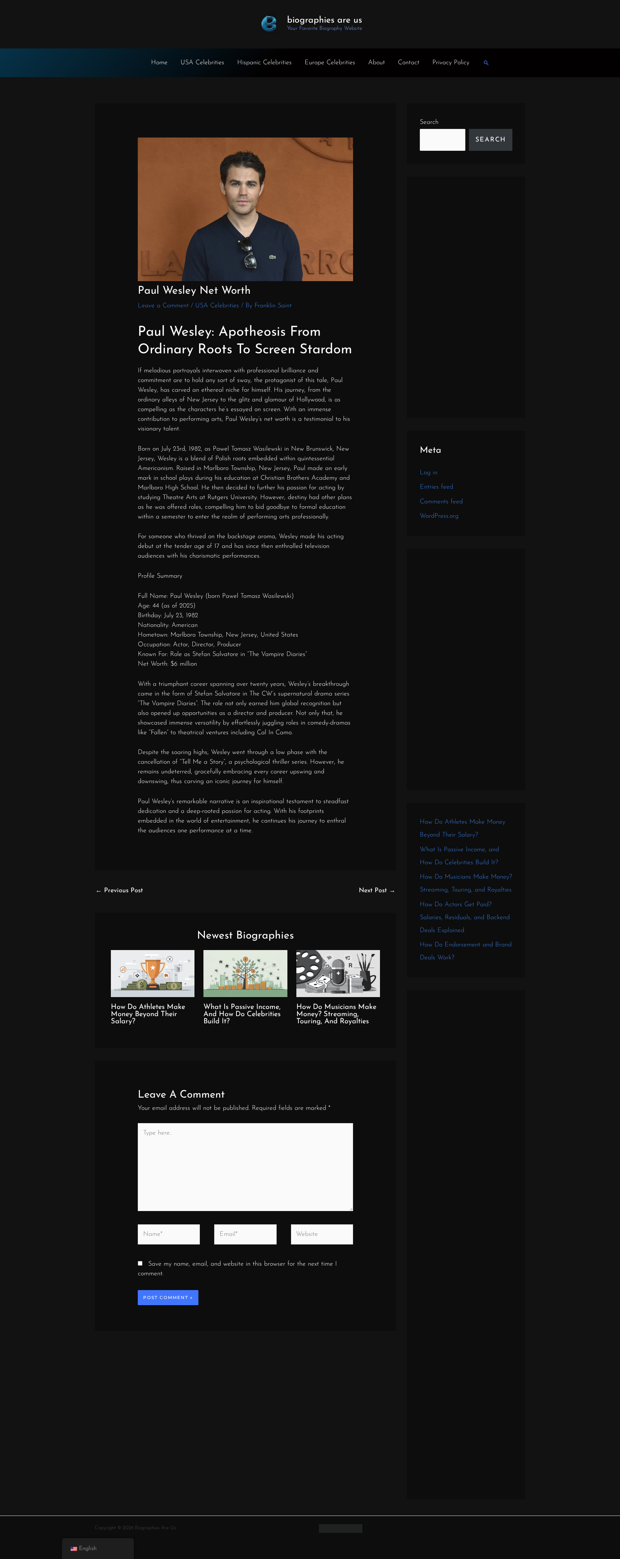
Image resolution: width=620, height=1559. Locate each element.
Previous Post (119, 891)
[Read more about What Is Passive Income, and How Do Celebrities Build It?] (245, 973)
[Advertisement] (466, 297)
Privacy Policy (450, 63)
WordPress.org (439, 516)
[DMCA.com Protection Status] (340, 1528)
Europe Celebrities (330, 63)
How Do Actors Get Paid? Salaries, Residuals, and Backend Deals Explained (465, 918)
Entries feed (436, 487)
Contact (408, 63)
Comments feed (441, 502)
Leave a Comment (163, 306)
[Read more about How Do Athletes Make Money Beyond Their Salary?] (152, 973)
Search (429, 122)
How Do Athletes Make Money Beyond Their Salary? (148, 1014)
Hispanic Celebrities (264, 63)
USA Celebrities (202, 63)
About (376, 63)
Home (159, 63)
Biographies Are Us (324, 20)
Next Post (377, 891)
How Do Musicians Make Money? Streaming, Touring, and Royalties (336, 1014)
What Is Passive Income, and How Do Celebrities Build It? (242, 1014)
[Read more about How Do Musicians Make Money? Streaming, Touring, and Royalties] (338, 973)
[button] (486, 63)
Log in (428, 473)
